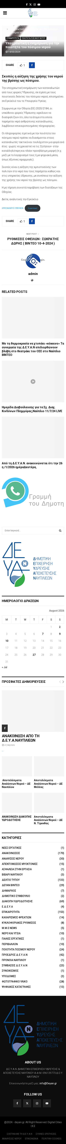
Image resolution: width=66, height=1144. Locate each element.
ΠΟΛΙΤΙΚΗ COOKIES (51, 1138)
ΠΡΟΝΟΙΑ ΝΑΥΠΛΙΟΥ (14, 960)
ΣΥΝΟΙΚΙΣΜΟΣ (10, 970)
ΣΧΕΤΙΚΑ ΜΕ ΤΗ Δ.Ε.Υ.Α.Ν (19, 1134)
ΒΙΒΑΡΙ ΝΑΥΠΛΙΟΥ (12, 874)
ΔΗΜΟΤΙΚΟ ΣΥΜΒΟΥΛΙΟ (16, 896)
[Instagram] (37, 1103)
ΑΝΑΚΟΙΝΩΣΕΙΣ (11, 853)
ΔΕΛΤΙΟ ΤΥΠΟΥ (11, 879)
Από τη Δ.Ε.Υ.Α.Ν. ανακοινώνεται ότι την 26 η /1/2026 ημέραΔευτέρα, (32, 465)
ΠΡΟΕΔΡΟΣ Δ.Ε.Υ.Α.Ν (14, 954)
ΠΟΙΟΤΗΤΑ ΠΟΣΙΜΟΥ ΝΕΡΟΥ (33, 38)
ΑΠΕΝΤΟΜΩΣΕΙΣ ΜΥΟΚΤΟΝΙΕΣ (20, 863)
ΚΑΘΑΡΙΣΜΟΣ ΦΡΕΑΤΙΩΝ (16, 917)
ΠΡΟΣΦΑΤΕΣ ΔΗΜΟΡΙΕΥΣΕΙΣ (24, 682)
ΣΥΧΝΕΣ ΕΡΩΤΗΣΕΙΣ (46, 1134)
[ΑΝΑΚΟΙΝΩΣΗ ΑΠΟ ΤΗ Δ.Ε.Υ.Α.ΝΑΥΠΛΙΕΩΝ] (33, 711)
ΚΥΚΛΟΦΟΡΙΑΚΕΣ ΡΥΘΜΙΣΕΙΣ (19, 922)
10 (6, 640)
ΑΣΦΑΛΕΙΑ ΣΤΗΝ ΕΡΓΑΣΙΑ (17, 869)
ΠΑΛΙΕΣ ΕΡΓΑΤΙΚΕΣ (13, 938)
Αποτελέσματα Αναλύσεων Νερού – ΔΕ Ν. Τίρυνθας (48, 820)
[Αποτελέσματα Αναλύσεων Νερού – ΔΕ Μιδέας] (49, 766)
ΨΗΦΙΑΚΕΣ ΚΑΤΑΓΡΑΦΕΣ (16, 986)
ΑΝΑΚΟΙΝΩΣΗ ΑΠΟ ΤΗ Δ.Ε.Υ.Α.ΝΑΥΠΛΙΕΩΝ (20, 738)
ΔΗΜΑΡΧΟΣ (9, 890)
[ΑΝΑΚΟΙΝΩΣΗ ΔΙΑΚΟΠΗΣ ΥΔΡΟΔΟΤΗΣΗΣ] (17, 803)
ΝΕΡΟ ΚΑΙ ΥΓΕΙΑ (11, 933)
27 (34, 654)
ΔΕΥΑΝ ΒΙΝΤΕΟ (11, 885)
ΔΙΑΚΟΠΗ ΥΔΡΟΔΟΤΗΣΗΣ (17, 901)
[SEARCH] (60, 530)
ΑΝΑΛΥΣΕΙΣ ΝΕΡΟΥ (13, 858)
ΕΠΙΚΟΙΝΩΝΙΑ (31, 1138)
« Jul (4, 667)
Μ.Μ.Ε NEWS (9, 928)
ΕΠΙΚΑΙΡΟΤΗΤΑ (12, 38)
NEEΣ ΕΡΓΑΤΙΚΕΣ (11, 847)
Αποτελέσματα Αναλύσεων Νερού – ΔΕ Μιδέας (48, 783)
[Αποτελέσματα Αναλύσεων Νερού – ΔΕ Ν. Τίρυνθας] (49, 803)
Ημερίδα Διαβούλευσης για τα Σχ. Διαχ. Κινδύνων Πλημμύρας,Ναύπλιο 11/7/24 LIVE (32, 409)
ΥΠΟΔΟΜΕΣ (9, 976)
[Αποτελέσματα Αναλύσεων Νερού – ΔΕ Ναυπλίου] (17, 766)
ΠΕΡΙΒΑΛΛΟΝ (10, 944)
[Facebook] (17, 1103)
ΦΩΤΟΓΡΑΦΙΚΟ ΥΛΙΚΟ (14, 981)
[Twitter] (27, 1103)
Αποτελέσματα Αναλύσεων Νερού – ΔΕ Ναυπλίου (16, 783)
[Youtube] (47, 1103)
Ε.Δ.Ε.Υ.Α (7, 906)
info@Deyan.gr (48, 1083)
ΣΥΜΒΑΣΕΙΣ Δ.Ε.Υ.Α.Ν (14, 965)
